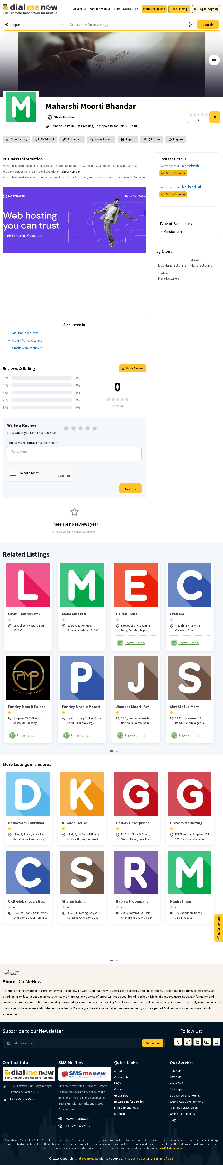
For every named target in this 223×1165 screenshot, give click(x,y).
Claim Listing (19, 139)
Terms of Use (163, 1158)
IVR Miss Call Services (184, 1108)
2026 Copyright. (73, 1158)
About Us (120, 1071)
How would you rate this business (31, 432)
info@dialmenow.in (170, 1148)
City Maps (176, 1089)
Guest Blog (130, 9)
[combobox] (124, 24)
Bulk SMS (176, 1071)
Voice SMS (176, 1083)
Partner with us (99, 9)
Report (130, 139)
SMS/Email (47, 139)
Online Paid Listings (182, 1114)
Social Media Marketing (185, 1095)
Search (208, 24)
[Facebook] (178, 1042)
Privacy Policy (135, 1158)
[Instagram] (216, 1042)
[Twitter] (188, 1042)
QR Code (154, 139)
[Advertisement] (74, 283)
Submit (130, 488)
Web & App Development (186, 1101)
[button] (154, 9)
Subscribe (153, 1043)
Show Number (64, 117)
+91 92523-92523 (22, 1099)
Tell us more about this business (32, 442)
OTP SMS (176, 1077)
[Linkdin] (197, 1042)
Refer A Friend (218, 925)
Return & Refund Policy (129, 1101)
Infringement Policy (126, 1108)
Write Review (103, 139)
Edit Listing (74, 139)
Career (118, 1089)
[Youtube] (207, 1042)
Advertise (79, 9)
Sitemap (119, 1114)
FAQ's (118, 1083)
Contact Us (121, 1077)
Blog (116, 9)
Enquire (177, 139)
